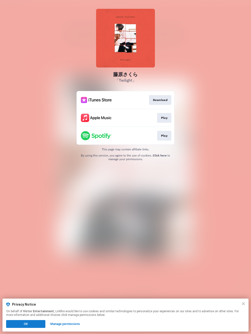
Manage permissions (65, 324)
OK (26, 324)
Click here (160, 155)
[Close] (243, 304)
